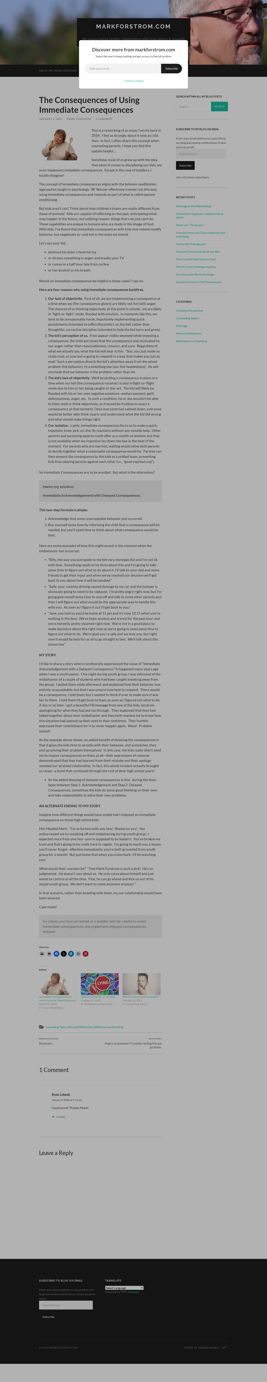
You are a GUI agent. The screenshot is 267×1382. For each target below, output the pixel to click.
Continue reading (133, 80)
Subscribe (171, 68)
